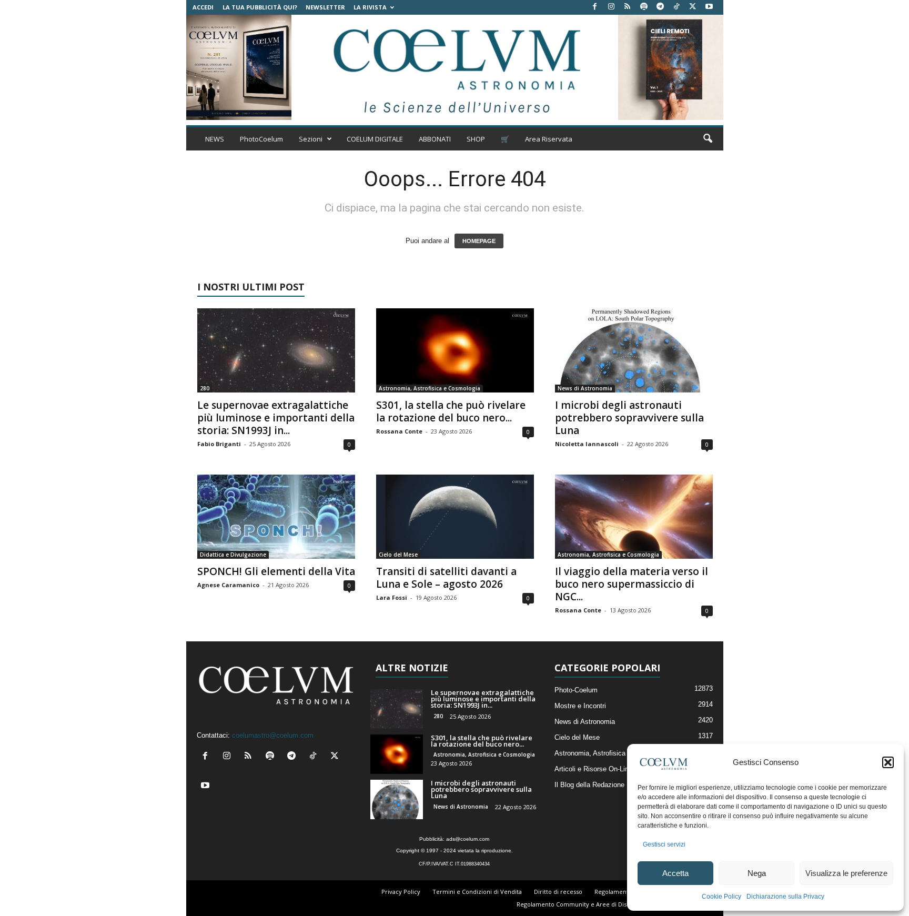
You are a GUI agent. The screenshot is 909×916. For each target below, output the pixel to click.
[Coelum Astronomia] (454, 67)
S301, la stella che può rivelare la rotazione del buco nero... (451, 411)
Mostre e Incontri (580, 706)
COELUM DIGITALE (375, 139)
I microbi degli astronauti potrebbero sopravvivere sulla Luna (629, 417)
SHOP (476, 139)
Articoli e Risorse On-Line (593, 769)
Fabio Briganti (219, 444)
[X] (692, 7)
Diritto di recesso (558, 891)
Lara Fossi (391, 597)
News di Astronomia (585, 388)
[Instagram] (611, 7)
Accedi (203, 7)
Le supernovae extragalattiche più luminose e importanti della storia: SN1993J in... (276, 417)
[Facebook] (595, 7)
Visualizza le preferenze (846, 873)
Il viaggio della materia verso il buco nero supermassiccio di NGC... (631, 584)
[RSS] (627, 7)
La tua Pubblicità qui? (260, 7)
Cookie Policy (721, 896)
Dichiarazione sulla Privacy (785, 896)
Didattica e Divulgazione (233, 554)
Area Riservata (548, 139)
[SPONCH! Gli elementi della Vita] (276, 517)
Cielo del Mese (398, 554)
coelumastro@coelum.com (273, 735)
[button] (888, 762)
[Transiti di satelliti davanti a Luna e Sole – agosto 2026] (455, 517)
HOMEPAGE (479, 241)
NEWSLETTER (325, 7)
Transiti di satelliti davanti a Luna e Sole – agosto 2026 (446, 578)
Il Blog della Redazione (589, 785)
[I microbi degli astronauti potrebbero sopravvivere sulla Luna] (634, 350)
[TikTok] (676, 7)
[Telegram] (660, 7)
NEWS (214, 139)
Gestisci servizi (664, 844)
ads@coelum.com (467, 839)
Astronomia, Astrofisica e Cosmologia (429, 388)
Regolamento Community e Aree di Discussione (584, 904)
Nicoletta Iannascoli (587, 444)
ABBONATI (435, 139)
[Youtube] (709, 7)
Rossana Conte (399, 431)
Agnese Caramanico (228, 585)
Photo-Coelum (576, 690)
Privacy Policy (400, 891)
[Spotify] (644, 7)
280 (204, 388)
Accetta (675, 873)
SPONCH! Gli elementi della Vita (276, 571)
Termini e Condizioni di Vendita (477, 891)
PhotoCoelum (261, 139)
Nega (757, 873)
